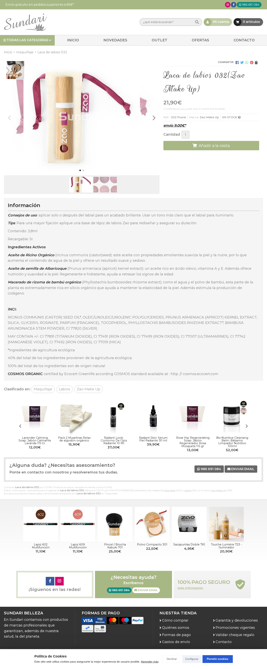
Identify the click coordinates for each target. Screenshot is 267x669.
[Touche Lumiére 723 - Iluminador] (226, 524)
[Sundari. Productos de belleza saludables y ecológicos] (25, 22)
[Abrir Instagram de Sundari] (228, 4)
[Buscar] (197, 22)
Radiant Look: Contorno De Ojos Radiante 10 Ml (114, 440)
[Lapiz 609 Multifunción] (77, 524)
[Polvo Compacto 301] (152, 524)
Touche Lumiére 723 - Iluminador (226, 546)
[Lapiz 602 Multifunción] (40, 524)
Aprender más (150, 661)
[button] (80, 170)
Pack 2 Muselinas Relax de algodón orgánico (74, 439)
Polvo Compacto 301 (152, 544)
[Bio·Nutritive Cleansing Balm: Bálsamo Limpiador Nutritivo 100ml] (232, 416)
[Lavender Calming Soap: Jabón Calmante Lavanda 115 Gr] (34, 416)
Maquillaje (169, 490)
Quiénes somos (175, 627)
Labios (187, 490)
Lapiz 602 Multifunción (41, 546)
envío (182, 109)
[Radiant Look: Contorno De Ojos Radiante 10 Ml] (113, 416)
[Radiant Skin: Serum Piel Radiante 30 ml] (153, 416)
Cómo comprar (175, 620)
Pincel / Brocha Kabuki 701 (115, 546)
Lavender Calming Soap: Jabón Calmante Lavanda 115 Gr (35, 440)
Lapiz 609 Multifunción (78, 546)
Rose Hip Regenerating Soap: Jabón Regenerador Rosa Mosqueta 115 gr (193, 442)
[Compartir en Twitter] (242, 62)
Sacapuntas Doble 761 (189, 544)
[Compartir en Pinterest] (251, 62)
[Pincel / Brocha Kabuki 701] (115, 524)
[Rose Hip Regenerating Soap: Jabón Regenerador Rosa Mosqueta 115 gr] (192, 416)
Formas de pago (176, 635)
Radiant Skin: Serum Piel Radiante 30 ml (153, 439)
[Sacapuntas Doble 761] (189, 524)
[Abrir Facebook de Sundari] (233, 4)
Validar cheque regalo (235, 635)
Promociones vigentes (235, 627)
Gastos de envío (176, 642)
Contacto (224, 642)
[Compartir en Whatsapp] (246, 62)
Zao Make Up (218, 490)
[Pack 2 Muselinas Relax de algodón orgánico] (74, 416)
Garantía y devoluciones (237, 620)
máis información (190, 588)
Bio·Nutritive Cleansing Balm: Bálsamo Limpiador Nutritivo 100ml (232, 442)
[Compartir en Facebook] (237, 62)
